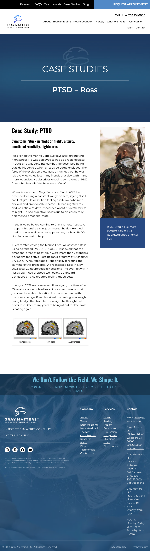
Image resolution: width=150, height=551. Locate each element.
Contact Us (87, 453)
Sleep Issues (111, 446)
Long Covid (110, 435)
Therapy (85, 431)
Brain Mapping (89, 424)
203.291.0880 (136, 15)
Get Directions (135, 448)
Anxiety (108, 421)
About (84, 417)
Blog (83, 446)
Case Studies (88, 435)
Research (85, 438)
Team (83, 421)
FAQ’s (83, 442)
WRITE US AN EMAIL (18, 435)
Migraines (109, 438)
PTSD (107, 442)
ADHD (107, 417)
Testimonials (87, 449)
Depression (110, 431)
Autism (108, 424)
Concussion (110, 428)
